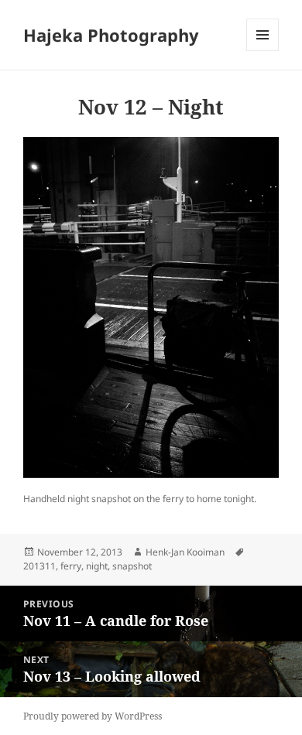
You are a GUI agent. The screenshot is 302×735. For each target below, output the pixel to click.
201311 (39, 566)
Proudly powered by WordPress (92, 716)
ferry (70, 566)
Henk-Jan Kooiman (185, 552)
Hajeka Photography (111, 34)
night (97, 566)
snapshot (132, 566)
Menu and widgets (263, 50)
